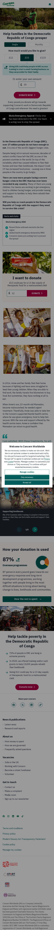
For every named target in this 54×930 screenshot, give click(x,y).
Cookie (10, 461)
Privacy (47, 459)
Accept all (27, 482)
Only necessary (27, 477)
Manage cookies (27, 472)
